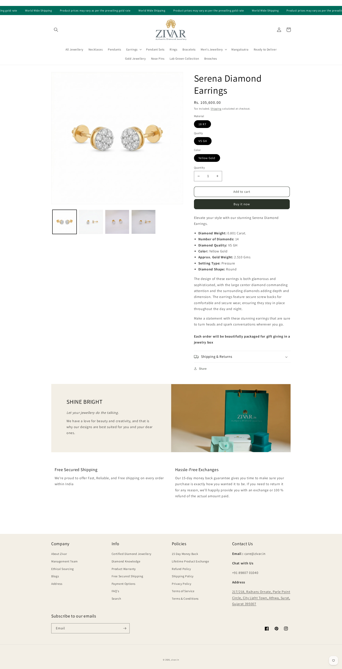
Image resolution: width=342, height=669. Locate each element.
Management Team (64, 561)
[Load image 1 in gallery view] (64, 222)
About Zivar (59, 554)
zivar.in (175, 659)
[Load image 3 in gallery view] (117, 222)
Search (116, 598)
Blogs (55, 576)
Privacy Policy (181, 584)
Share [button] (203, 368)
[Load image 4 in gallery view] (143, 222)
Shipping (216, 108)
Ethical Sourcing (62, 569)
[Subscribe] (124, 628)
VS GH (203, 141)
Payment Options (123, 584)
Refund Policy (181, 569)
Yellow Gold (207, 158)
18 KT (203, 124)
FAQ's (115, 591)
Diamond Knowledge (126, 561)
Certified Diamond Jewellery (131, 554)
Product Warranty (124, 569)
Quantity (199, 167)
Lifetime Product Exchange (190, 561)
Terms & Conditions (185, 598)
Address (56, 584)
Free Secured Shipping (127, 576)
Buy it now (242, 204)
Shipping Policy (183, 576)
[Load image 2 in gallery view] (91, 222)
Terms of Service (183, 591)
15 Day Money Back (185, 554)
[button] (56, 29)
